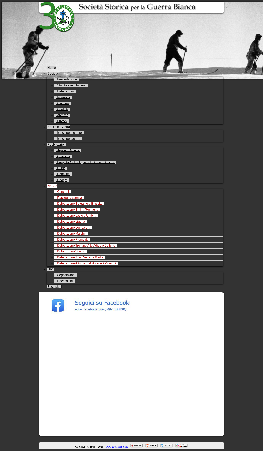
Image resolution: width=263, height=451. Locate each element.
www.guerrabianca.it (116, 446)
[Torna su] (137, 446)
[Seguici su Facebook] (95, 315)
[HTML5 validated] (152, 446)
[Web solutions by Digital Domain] (181, 446)
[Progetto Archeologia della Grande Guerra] (95, 380)
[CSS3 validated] (167, 446)
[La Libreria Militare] (95, 402)
